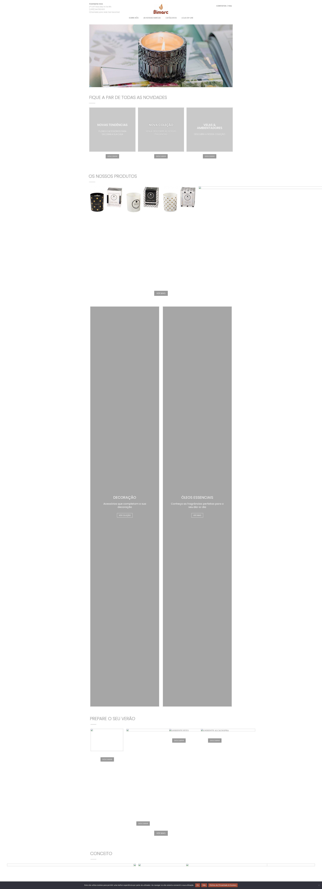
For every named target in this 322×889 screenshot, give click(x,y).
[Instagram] (226, 3)
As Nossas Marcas (152, 17)
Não (204, 885)
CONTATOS (221, 6)
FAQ (230, 6)
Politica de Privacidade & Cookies (223, 885)
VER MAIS (197, 515)
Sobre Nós (133, 17)
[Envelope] (230, 3)
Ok (197, 885)
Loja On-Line (187, 17)
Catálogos (171, 17)
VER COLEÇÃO (125, 515)
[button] (92, 55)
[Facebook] (222, 3)
